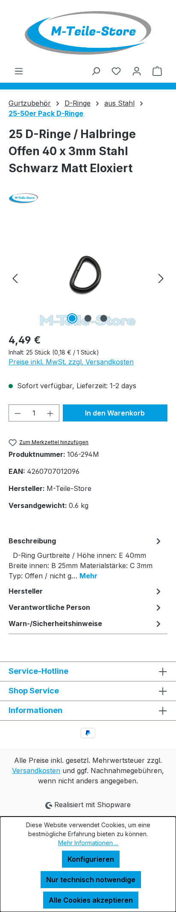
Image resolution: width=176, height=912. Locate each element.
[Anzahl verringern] (17, 412)
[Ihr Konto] (136, 70)
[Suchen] (95, 70)
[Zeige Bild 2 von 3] (88, 318)
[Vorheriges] (15, 278)
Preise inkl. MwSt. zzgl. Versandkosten (71, 362)
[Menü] (19, 70)
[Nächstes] (161, 278)
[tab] (86, 558)
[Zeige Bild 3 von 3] (103, 318)
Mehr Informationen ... (88, 842)
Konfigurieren (90, 859)
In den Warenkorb (115, 413)
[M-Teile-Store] (88, 198)
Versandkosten (36, 770)
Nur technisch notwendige (90, 879)
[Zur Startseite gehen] (88, 32)
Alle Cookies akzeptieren (91, 900)
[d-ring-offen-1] (88, 278)
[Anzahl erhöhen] (50, 412)
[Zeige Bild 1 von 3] (72, 318)
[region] (88, 278)
